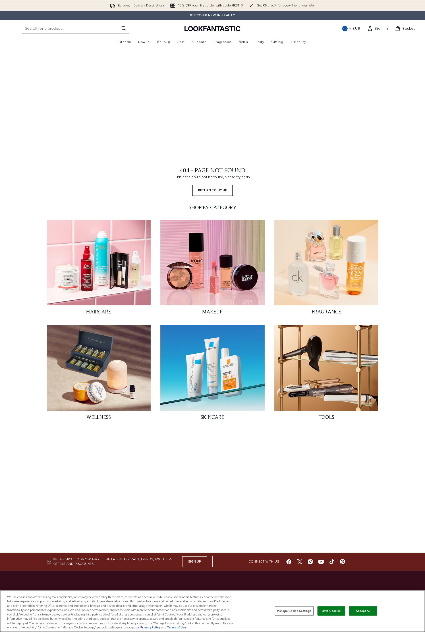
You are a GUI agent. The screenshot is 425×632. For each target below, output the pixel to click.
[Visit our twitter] (299, 561)
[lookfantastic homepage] (212, 28)
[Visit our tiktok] (331, 561)
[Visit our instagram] (310, 561)
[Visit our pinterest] (342, 561)
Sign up (194, 561)
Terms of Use (176, 627)
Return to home (212, 190)
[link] (378, 28)
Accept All (363, 611)
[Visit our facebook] (289, 561)
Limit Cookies (331, 611)
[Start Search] (123, 28)
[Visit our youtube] (321, 561)
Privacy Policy (150, 627)
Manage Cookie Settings (294, 611)
